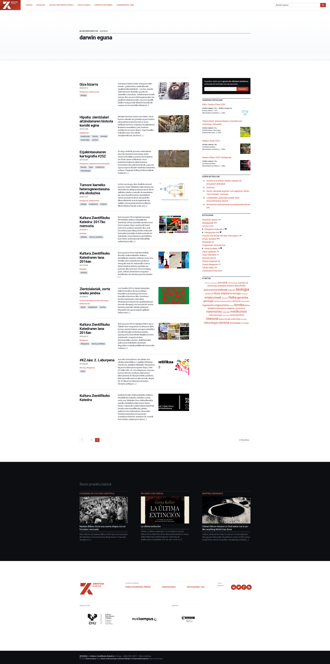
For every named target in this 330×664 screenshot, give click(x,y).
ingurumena (222, 305)
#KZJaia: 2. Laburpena (97, 360)
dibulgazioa (85, 344)
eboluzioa (209, 293)
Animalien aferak (209, 219)
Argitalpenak (84, 133)
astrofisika (240, 285)
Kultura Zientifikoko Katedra (95, 398)
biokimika (232, 290)
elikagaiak (244, 294)
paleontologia (224, 319)
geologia (208, 301)
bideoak (222, 289)
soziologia (244, 319)
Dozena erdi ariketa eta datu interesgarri (94, 301)
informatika (245, 301)
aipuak (83, 307)
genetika (242, 297)
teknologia (211, 322)
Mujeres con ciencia (152, 493)
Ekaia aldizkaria (223, 293)
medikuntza (100, 167)
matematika (85, 140)
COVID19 (206, 226)
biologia (83, 95)
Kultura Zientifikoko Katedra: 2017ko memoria (95, 222)
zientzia (95, 140)
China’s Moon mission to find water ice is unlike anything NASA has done (225, 528)
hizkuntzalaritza (226, 301)
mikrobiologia (85, 171)
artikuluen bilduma (226, 285)
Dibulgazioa (84, 92)
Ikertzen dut (207, 258)
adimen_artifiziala (211, 283)
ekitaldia (84, 237)
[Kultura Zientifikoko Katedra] (101, 619)
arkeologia (212, 285)
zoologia (245, 323)
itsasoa (231, 305)
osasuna (212, 318)
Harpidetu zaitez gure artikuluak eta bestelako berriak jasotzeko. (226, 82)
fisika (91, 167)
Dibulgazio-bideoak (213, 229)
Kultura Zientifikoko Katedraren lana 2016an (95, 257)
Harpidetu (242, 89)
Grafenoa (210, 187)
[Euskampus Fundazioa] (144, 619)
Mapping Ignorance (212, 493)
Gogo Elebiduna (209, 255)
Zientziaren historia (210, 271)
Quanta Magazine (210, 264)
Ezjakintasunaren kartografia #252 (93, 154)
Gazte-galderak (209, 251)
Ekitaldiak (83, 233)
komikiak (104, 136)
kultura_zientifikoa (96, 237)
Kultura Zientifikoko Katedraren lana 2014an (95, 328)
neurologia (225, 315)
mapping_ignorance (235, 308)
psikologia (235, 319)
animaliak (222, 282)
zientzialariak (235, 323)
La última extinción (151, 526)
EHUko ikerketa (209, 239)
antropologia (233, 283)
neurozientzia (237, 315)
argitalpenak (92, 307)
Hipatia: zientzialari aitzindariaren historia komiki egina (96, 121)
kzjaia (83, 371)
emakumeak (85, 136)
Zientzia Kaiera (169, 587)
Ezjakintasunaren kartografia (99, 164)
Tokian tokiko (208, 267)
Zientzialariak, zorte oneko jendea (95, 291)
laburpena (220, 308)
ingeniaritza (209, 305)
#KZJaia (82, 368)
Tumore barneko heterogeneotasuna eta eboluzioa (94, 189)
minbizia (103, 204)
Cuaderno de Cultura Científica (97, 493)
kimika (239, 305)
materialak (226, 312)
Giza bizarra (89, 84)
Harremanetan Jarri (195, 587)
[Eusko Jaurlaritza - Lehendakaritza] (188, 619)
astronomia (210, 289)
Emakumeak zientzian (212, 245)
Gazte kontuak (210, 248)
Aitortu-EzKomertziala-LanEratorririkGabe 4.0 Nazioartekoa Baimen (125, 659)
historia (95, 136)
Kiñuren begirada (209, 261)
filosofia (83, 167)
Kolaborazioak (94, 92)
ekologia (236, 293)
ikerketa (236, 301)
